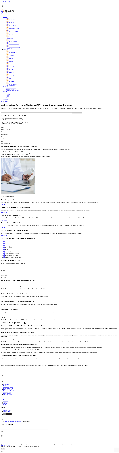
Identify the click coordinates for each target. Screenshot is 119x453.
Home (4, 399)
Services (5, 17)
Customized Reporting (14, 44)
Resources (5, 93)
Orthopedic (11, 72)
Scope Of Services (10, 89)
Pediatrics (11, 55)
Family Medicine (13, 84)
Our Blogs (5, 404)
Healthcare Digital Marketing (12, 90)
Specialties (5, 49)
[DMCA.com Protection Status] (7, 414)
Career (7, 96)
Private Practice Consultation (9, 390)
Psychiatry (11, 75)
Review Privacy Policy (5, 445)
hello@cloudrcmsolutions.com (10, 3)
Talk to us (3, 126)
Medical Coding (12, 22)
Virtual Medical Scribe (11, 88)
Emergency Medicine (14, 64)
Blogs (7, 95)
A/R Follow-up (12, 34)
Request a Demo (9, 48)
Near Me (5, 91)
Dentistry (11, 78)
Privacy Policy (9, 97)
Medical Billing (12, 19)
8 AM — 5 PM (6, 411)
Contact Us (5, 99)
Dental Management (7, 389)
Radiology (11, 58)
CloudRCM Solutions (9, 421)
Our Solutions (6, 86)
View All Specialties (10, 85)
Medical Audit (12, 25)
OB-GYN (11, 81)
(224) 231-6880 (6, 1)
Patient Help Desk (13, 41)
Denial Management (13, 31)
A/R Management (7, 392)
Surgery (11, 61)
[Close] (2, 451)
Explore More (4, 204)
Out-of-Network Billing (14, 47)
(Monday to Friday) (7, 410)
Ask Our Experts (4, 101)
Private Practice (9, 38)
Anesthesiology (12, 66)
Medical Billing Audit (8, 387)
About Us (8, 94)
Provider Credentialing (14, 28)
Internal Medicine (13, 52)
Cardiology (11, 69)
